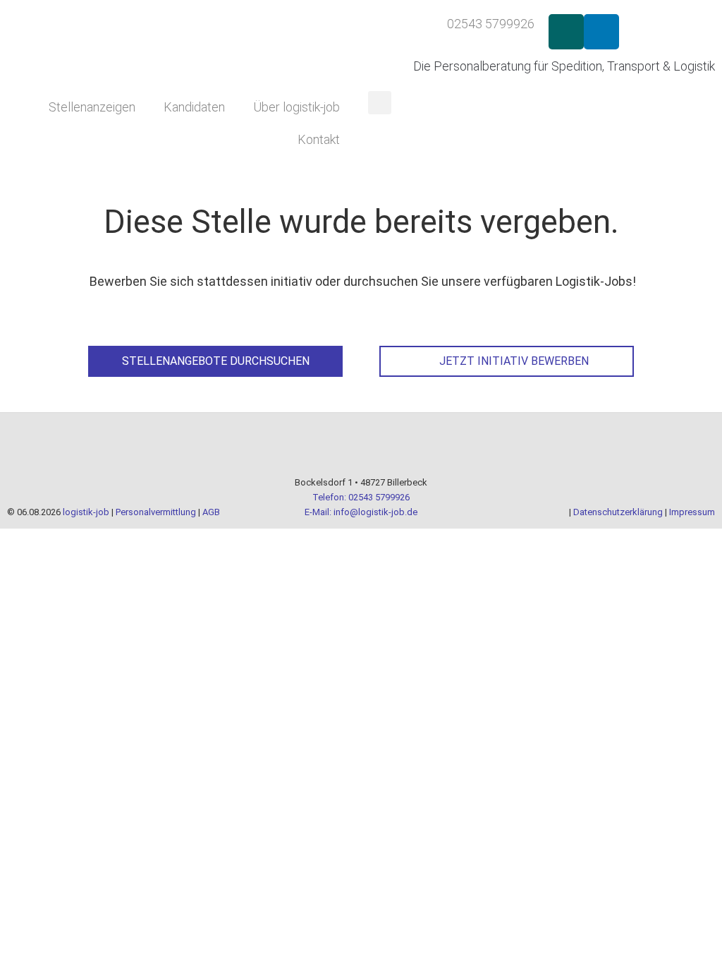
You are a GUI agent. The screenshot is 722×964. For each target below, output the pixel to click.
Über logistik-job (296, 107)
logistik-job (86, 512)
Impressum (692, 512)
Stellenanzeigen (92, 107)
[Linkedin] (601, 31)
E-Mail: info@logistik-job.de (361, 512)
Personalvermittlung (156, 512)
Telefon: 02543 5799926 (361, 497)
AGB (211, 512)
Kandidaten (194, 107)
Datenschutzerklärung (618, 512)
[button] (379, 102)
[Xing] (566, 31)
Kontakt (319, 139)
